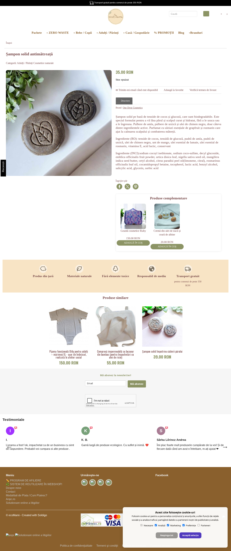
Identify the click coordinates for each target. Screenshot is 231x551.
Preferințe (191, 525)
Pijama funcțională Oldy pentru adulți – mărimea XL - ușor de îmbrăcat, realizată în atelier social (68, 354)
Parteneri (205, 525)
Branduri (196, 32)
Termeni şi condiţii (107, 545)
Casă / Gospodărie (137, 32)
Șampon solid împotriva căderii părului (162, 351)
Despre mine (13, 488)
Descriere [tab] (125, 101)
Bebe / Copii (83, 32)
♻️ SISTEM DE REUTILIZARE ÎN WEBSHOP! (34, 484)
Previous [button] (7, 444)
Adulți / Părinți (108, 32)
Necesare (148, 525)
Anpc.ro (10, 499)
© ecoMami (13, 515)
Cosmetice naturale (43, 63)
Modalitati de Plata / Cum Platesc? (26, 495)
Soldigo (42, 515)
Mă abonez (136, 383)
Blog (181, 32)
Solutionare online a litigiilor (22, 502)
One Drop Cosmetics (133, 107)
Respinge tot (166, 535)
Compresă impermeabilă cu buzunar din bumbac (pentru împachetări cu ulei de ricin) (115, 354)
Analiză (161, 525)
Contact (10, 491)
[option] (58, 123)
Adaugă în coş (133, 243)
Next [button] (223, 444)
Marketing (175, 525)
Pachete (37, 32)
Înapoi (9, 43)
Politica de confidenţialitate (76, 545)
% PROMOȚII (164, 32)
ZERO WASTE (58, 32)
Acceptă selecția (190, 535)
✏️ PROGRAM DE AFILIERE (23, 480)
